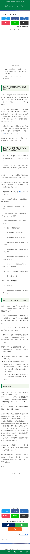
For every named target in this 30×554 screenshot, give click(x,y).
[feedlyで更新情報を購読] (21, 525)
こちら (3, 133)
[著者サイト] (8, 525)
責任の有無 (8, 78)
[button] (26, 303)
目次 (12, 65)
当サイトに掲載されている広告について (15, 69)
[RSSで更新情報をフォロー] (15, 529)
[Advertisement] (15, 45)
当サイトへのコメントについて (13, 76)
